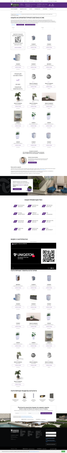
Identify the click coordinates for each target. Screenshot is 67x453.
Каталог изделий (14, 8)
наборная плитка (18, 14)
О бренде (13, 1)
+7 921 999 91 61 (39, 4)
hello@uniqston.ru (43, 169)
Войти (50, 5)
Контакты (51, 8)
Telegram (46, 4)
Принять (63, 451)
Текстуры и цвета (20, 24)
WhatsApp (43, 4)
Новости (37, 433)
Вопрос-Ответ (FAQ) (39, 434)
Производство (37, 8)
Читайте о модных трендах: (30, 24)
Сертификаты (38, 436)
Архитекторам (37, 1)
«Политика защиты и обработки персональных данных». (27, 417)
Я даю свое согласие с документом (23, 417)
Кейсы (42, 1)
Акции (26, 1)
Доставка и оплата (20, 1)
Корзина (52, 5)
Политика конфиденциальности (13, 439)
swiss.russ (13, 24)
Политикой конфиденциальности (34, 451)
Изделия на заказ (23, 8)
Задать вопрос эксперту (32, 162)
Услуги (30, 8)
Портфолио (45, 8)
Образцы (37, 437)
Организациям (31, 1)
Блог (36, 435)
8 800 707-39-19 (27, 4)
